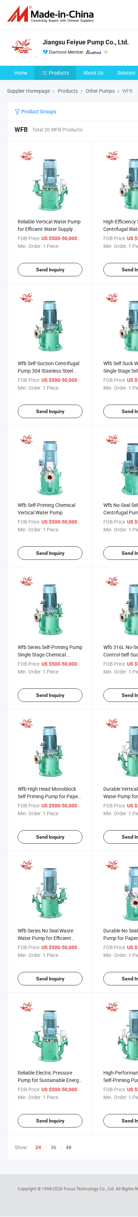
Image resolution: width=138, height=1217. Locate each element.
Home (20, 72)
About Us (93, 72)
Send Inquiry (50, 269)
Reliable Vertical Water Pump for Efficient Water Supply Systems (49, 229)
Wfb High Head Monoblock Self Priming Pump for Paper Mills (49, 796)
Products (59, 72)
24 (38, 1147)
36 (53, 1147)
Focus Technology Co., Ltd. (90, 1188)
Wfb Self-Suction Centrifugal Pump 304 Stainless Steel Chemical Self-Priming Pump (49, 371)
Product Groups (38, 111)
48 (68, 1147)
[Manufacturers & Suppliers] (51, 14)
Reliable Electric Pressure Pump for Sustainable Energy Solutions (49, 1080)
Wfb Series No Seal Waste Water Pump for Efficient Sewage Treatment (45, 938)
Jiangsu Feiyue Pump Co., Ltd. (85, 42)
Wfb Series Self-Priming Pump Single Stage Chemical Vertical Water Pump (50, 654)
